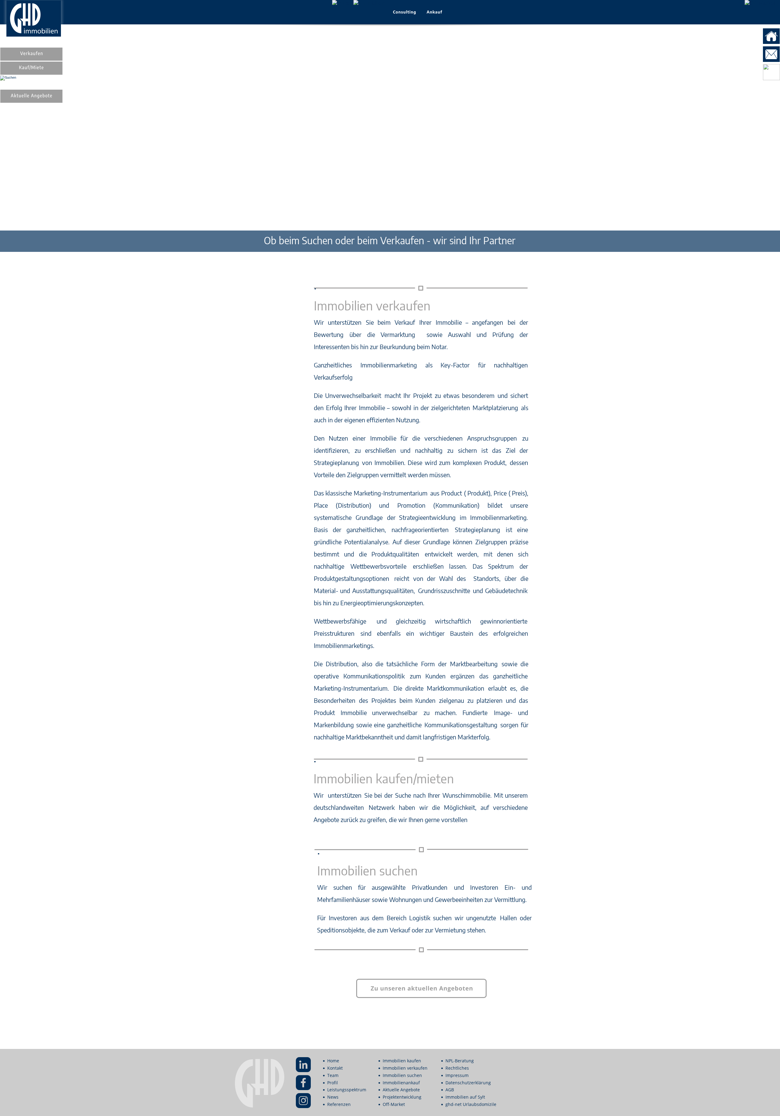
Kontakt (335, 1068)
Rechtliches (457, 1068)
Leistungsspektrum (346, 1090)
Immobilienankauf (401, 1083)
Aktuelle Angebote (401, 1090)
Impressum (457, 1075)
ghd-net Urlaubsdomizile (470, 1104)
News (333, 1097)
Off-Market (394, 1104)
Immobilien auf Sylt (465, 1097)
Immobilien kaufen (402, 1061)
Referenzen (339, 1104)
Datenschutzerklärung (468, 1083)
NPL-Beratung (459, 1061)
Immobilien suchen (402, 1075)
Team (333, 1075)
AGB (449, 1090)
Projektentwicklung (402, 1097)
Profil (332, 1083)
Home (333, 1061)
